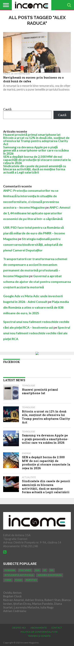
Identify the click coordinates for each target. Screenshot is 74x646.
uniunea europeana (49, 575)
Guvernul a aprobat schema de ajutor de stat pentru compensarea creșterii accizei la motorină (37, 281)
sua (37, 570)
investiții (31, 580)
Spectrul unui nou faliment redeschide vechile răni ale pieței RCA (36, 333)
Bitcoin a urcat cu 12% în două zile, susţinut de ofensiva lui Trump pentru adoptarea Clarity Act (36, 141)
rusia (18, 580)
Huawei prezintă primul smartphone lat (32, 134)
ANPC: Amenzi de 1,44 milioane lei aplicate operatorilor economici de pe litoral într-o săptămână (36, 213)
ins (51, 570)
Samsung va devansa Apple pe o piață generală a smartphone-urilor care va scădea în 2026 (36, 150)
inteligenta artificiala (19, 575)
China (8, 580)
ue (44, 570)
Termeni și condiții (39, 636)
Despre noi (19, 627)
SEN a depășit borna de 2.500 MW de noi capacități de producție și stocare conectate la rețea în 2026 (37, 160)
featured (25, 570)
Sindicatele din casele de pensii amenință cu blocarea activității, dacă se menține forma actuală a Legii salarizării (34, 169)
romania (10, 570)
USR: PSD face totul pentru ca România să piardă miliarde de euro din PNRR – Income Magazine (34, 233)
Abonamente (38, 627)
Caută (7, 109)
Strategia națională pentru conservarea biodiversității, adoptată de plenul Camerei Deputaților (33, 244)
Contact (56, 627)
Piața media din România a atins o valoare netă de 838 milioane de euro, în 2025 (36, 307)
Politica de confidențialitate (39, 631)
